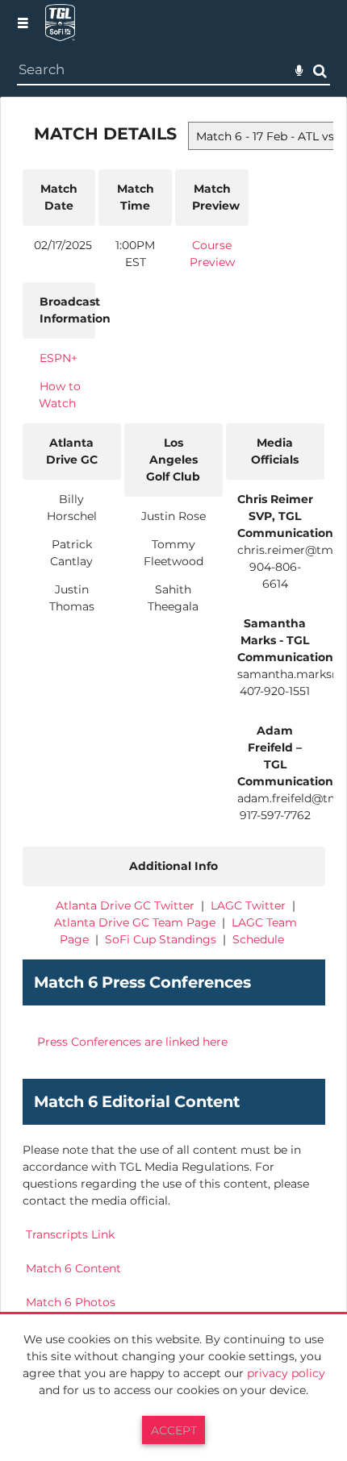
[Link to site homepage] (60, 36)
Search (320, 71)
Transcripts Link (70, 1234)
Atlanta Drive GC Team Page (134, 922)
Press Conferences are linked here (132, 1041)
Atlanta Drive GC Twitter (125, 905)
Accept (174, 1430)
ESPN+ (58, 358)
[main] (174, 750)
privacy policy (286, 1373)
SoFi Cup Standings (160, 939)
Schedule (258, 939)
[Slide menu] (22, 22)
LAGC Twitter (248, 905)
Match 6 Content (73, 1268)
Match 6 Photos (70, 1302)
